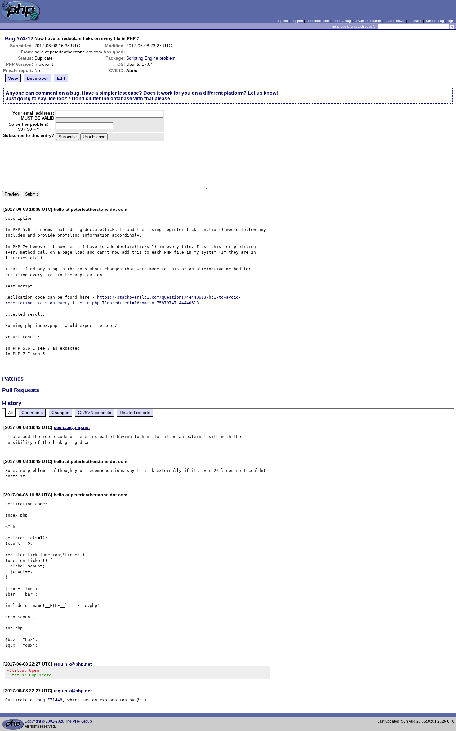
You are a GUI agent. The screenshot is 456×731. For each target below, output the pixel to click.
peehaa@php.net (72, 427)
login (451, 21)
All (10, 412)
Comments (32, 412)
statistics (415, 21)
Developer (37, 78)
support (297, 21)
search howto (395, 21)
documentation (318, 21)
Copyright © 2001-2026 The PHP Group (58, 721)
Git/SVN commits (94, 412)
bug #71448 (50, 699)
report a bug (342, 21)
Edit (61, 78)
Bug (10, 38)
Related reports (135, 412)
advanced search (368, 21)
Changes (60, 412)
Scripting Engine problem (151, 58)
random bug (435, 21)
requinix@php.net (73, 663)
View (13, 78)
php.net (282, 21)
